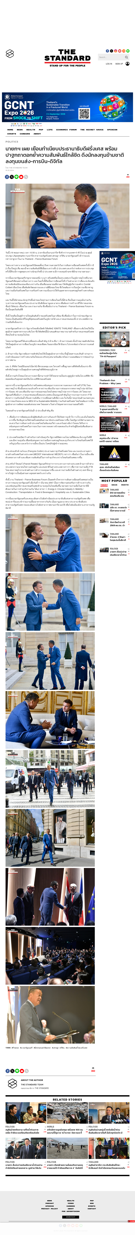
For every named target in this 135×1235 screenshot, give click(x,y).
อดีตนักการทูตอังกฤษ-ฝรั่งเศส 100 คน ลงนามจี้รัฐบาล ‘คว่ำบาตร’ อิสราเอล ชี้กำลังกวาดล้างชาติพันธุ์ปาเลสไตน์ (65, 1131)
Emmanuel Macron (43, 1047)
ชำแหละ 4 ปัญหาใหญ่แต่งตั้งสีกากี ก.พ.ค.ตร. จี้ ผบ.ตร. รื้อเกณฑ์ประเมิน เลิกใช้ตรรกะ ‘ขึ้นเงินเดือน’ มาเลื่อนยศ (118, 538)
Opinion (49, 1206)
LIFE (50, 130)
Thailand (112, 406)
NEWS (20, 130)
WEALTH (30, 130)
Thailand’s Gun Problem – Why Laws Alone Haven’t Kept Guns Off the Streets (110, 382)
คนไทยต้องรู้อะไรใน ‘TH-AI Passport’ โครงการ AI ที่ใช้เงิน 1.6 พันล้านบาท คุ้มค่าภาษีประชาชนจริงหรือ (110, 355)
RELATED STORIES (67, 1099)
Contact (92, 1208)
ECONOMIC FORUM (66, 130)
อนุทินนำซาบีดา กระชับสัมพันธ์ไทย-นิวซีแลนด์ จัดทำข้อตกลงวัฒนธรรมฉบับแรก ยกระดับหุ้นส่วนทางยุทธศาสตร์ (107, 1166)
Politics (12, 142)
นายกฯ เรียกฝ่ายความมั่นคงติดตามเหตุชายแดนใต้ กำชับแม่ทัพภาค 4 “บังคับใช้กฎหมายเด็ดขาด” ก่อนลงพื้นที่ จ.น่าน (65, 1166)
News (49, 1200)
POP (41, 130)
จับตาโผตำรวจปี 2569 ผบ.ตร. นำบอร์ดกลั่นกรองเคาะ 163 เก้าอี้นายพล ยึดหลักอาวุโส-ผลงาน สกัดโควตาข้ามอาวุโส (118, 524)
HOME (10, 130)
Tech (113, 350)
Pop (92, 1200)
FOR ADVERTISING (71, 1211)
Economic (104, 350)
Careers (71, 1206)
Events (91, 1206)
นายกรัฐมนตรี (26, 1047)
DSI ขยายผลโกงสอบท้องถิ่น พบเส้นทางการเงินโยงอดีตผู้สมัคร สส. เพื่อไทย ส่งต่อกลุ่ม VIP (117, 494)
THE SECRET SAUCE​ (91, 130)
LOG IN (109, 63)
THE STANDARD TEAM (18, 167)
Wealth (70, 1200)
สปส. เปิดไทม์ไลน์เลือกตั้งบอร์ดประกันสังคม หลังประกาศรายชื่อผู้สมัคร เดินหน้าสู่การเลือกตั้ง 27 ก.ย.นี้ (110, 469)
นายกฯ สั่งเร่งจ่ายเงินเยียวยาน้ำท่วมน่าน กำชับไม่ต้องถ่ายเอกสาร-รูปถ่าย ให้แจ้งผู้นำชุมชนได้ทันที (118, 553)
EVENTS (11, 134)
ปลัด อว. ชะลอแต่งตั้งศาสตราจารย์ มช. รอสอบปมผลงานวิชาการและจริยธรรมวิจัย (118, 509)
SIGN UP (119, 63)
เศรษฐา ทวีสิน (58, 1047)
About (71, 1208)
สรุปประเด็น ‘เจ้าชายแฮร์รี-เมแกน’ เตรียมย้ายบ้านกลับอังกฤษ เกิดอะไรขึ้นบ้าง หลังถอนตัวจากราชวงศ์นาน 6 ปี (111, 440)
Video (71, 1203)
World (103, 406)
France (16, 1047)
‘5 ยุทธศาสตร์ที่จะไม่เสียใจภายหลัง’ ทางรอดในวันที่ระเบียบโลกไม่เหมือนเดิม (111, 411)
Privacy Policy (49, 1208)
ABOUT (37, 134)
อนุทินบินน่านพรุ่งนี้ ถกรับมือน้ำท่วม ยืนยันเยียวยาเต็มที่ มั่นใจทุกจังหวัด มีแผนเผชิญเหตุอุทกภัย (105, 1131)
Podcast (49, 1203)
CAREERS (25, 134)
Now (92, 1203)
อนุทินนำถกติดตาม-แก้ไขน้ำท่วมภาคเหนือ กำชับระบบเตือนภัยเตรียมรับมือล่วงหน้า (22, 1131)
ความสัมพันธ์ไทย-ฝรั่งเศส (77, 1047)
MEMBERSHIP (70, 1217)
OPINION (112, 130)
